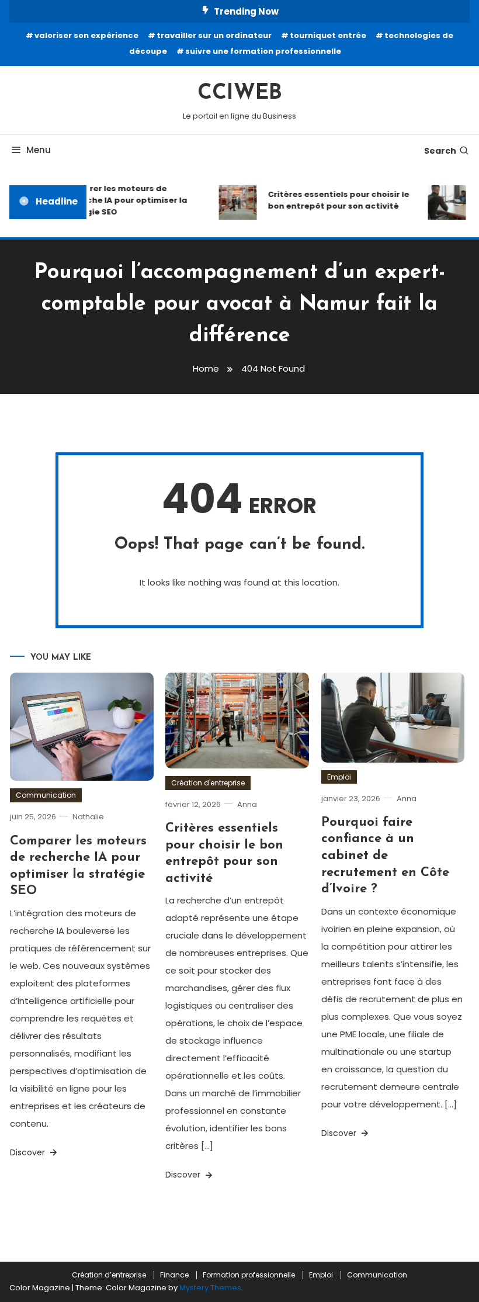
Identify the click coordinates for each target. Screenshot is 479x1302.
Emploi (339, 777)
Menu (38, 150)
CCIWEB (239, 93)
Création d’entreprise (109, 1275)
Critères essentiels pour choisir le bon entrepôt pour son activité (334, 200)
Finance (174, 1275)
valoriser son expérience (86, 35)
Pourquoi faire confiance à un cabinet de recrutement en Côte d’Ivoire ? (385, 856)
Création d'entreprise (208, 783)
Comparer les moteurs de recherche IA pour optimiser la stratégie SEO (118, 200)
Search (440, 151)
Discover (28, 1152)
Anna (247, 804)
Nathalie (88, 816)
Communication (46, 795)
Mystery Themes (210, 1287)
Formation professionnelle (249, 1275)
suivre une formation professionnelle (263, 51)
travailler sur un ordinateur (214, 35)
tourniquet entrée (328, 35)
